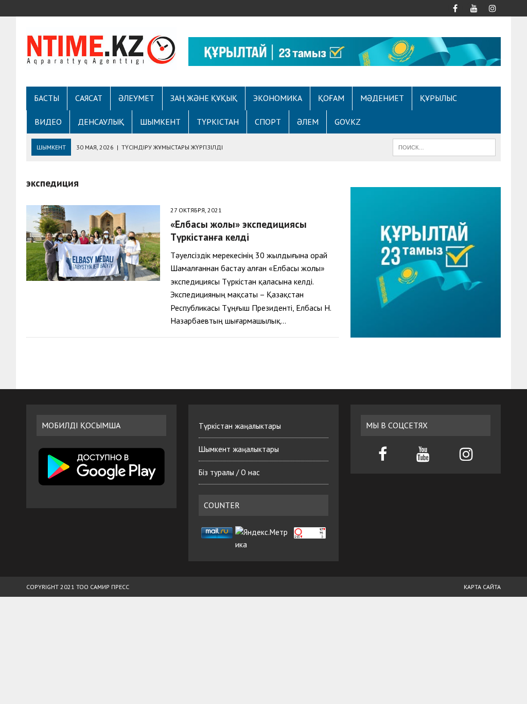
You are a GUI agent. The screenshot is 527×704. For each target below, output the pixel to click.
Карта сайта (482, 587)
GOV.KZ (348, 121)
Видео (48, 121)
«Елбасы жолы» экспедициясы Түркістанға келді (238, 230)
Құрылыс (438, 98)
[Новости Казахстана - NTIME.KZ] (101, 48)
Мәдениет (382, 98)
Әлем (308, 121)
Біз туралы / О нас (229, 472)
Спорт (268, 121)
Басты (46, 98)
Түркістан (218, 121)
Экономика (277, 98)
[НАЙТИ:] (444, 146)
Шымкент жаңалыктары (239, 449)
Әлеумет (136, 98)
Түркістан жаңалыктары (240, 426)
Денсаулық (101, 121)
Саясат (88, 98)
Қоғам (331, 98)
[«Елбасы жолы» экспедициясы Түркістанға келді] (93, 274)
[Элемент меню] (455, 7)
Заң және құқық (203, 98)
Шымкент (160, 121)
